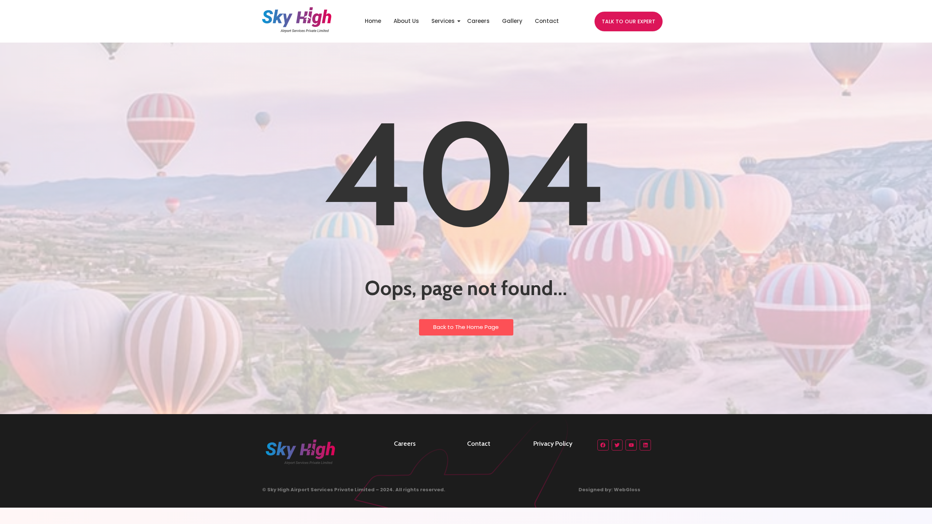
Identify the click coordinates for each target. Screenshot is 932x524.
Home (373, 21)
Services (443, 21)
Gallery (512, 21)
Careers (478, 21)
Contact (547, 21)
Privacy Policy (552, 444)
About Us (406, 21)
